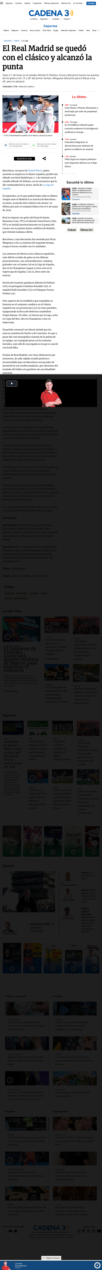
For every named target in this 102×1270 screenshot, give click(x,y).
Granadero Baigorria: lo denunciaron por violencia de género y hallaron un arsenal (79, 146)
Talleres (6, 30)
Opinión (27, 3)
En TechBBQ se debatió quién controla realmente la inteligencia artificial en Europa (81, 128)
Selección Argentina (68, 30)
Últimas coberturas (51, 3)
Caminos (18, 3)
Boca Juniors (35, 30)
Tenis (88, 30)
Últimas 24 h (66, 3)
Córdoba (55, 19)
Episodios (76, 199)
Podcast (72, 230)
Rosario (67, 19)
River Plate (47, 30)
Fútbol (80, 30)
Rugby (55, 30)
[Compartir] (44, 159)
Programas (37, 3)
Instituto (24, 30)
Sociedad (73, 139)
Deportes (9, 3)
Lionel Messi (35, 170)
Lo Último (33, 19)
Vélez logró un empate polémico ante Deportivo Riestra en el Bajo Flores (81, 163)
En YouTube (77, 3)
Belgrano (14, 30)
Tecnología (73, 105)
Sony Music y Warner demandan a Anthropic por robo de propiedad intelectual (81, 111)
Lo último (79, 97)
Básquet (95, 30)
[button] (53, 118)
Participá (91, 3)
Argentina (44, 19)
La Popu (72, 174)
